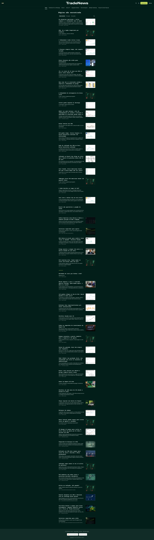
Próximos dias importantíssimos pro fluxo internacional (70, 306)
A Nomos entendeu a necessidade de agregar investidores (71, 383)
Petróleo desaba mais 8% (66, 316)
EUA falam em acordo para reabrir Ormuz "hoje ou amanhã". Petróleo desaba (71, 239)
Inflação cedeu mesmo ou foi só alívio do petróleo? (71, 464)
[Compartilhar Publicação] (139, 3)
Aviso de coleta (86, 531)
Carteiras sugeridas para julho (69, 518)
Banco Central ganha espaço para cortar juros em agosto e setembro (71, 420)
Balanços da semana (65, 410)
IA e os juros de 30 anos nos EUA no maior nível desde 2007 (70, 72)
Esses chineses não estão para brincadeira (68, 61)
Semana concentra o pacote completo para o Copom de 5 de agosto (70, 337)
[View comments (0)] (67, 27)
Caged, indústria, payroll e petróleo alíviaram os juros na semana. (70, 488)
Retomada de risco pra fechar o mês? (70, 273)
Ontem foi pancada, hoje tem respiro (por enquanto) (70, 348)
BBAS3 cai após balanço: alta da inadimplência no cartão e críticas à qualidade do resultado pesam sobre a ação (71, 113)
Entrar (150, 3)
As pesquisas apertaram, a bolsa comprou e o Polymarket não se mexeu (70, 20)
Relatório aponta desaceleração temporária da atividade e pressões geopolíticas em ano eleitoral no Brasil (71, 435)
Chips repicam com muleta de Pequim (70, 401)
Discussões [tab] (73, 16)
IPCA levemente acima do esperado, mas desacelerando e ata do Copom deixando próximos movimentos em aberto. (71, 162)
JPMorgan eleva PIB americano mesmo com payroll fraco (71, 179)
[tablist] (67, 16)
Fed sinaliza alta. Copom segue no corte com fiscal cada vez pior (70, 260)
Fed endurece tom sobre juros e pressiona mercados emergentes (69, 475)
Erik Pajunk (66, 25)
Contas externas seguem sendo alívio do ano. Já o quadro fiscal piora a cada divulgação (70, 264)
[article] (77, 23)
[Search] (136, 3)
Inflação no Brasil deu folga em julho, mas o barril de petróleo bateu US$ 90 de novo (71, 158)
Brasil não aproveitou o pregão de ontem (70, 207)
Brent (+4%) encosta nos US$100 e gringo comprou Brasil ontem (69, 371)
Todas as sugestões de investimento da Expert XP (71, 326)
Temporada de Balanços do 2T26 (68, 442)
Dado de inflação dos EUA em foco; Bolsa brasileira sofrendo (70, 146)
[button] (46, 7)
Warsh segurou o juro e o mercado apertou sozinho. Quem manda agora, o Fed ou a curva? (71, 283)
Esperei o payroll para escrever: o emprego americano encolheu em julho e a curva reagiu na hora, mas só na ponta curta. (71, 190)
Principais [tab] (68, 16)
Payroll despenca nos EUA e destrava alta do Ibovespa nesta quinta (70, 495)
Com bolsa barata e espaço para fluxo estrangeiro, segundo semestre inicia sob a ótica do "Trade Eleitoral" (71, 507)
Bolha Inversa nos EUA (66, 123)
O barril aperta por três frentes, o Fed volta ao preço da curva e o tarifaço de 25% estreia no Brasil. (71, 394)
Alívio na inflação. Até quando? (69, 485)
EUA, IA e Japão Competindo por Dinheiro (69, 31)
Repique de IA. (62, 275)
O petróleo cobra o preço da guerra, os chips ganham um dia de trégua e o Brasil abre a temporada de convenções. (71, 412)
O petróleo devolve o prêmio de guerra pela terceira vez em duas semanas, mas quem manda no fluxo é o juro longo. (71, 253)
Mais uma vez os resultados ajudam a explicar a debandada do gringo (70, 83)
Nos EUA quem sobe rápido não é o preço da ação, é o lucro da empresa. (71, 126)
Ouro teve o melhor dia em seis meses (71, 197)
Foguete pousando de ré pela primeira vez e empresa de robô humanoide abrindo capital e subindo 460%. (70, 64)
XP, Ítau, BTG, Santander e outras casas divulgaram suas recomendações (70, 231)
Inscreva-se (144, 3)
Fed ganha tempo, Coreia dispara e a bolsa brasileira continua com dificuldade (70, 134)
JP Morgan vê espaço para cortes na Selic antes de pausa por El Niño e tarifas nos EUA (70, 431)
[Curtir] (59, 27)
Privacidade (76, 531)
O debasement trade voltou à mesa (69, 40)
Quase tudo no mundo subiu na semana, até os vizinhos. (70, 172)
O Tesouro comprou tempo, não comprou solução (71, 50)
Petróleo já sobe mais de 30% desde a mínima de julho (71, 390)
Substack (72, 537)
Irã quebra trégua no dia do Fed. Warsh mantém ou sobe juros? (71, 295)
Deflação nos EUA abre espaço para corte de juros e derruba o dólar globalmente (70, 453)
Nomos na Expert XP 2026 (66, 381)
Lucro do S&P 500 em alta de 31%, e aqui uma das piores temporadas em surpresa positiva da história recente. (70, 86)
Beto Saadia (64, 97)
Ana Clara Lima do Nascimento (67, 233)
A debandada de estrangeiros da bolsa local (71, 93)
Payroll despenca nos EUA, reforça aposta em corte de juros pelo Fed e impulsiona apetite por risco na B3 (71, 499)
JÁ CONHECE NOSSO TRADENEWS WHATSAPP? (68, 423)
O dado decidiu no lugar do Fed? (69, 188)
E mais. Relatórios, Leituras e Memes (66, 33)
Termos (80, 531)
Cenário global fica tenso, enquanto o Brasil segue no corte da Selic (71, 340)
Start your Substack (73, 534)
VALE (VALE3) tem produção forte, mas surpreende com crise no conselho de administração (71, 360)
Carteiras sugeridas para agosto (69, 229)
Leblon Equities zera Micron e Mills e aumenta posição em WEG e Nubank (71, 218)
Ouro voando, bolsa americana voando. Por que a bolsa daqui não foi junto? (71, 169)
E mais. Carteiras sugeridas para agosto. (67, 96)
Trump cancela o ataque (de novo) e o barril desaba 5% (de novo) (71, 250)
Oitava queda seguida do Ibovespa (69, 102)
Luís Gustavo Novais (65, 489)
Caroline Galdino (65, 118)
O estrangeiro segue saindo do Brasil (66, 104)
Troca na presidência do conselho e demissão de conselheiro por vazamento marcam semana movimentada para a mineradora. (71, 363)
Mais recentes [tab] (62, 16)
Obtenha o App (83, 534)
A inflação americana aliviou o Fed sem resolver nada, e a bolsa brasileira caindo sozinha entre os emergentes (70, 149)
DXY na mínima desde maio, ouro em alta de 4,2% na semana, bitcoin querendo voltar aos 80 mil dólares (70, 42)
